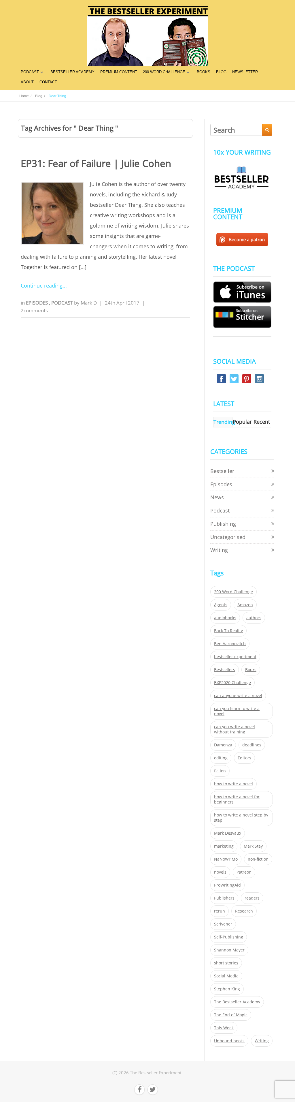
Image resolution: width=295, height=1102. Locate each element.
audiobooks (225, 617)
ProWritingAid (227, 885)
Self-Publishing (228, 937)
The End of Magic (230, 1014)
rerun (219, 911)
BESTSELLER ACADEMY (72, 72)
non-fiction (258, 859)
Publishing (223, 523)
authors (253, 617)
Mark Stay (253, 846)
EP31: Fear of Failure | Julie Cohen (96, 163)
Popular (242, 421)
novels (220, 872)
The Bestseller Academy (237, 1002)
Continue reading (42, 285)
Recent (262, 421)
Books (250, 669)
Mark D (89, 302)
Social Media (226, 976)
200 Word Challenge (233, 591)
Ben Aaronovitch (230, 643)
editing (221, 758)
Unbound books (229, 1040)
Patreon (244, 872)
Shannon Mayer (229, 950)
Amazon (245, 604)
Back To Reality (228, 630)
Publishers (224, 898)
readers (252, 898)
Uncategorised (227, 537)
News (217, 497)
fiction (220, 771)
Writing (219, 550)
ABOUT (27, 82)
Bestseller (222, 471)
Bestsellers (224, 669)
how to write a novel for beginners (237, 799)
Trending (224, 421)
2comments (34, 310)
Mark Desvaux (227, 833)
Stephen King (227, 989)
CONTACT (48, 82)
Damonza (223, 745)
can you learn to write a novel (237, 711)
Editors (244, 758)
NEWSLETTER (245, 72)
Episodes (37, 302)
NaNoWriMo (226, 859)
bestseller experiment (235, 656)
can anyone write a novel (238, 695)
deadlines (251, 745)
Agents (220, 604)
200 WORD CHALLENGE (164, 72)
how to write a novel (233, 783)
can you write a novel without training (234, 729)
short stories (226, 963)
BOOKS (203, 72)
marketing (224, 846)
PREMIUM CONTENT (118, 72)
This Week (224, 1027)
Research (244, 911)
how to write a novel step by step (241, 817)
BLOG (221, 72)
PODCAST (30, 72)
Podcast (62, 302)
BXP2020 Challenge (232, 682)
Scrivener (223, 924)
